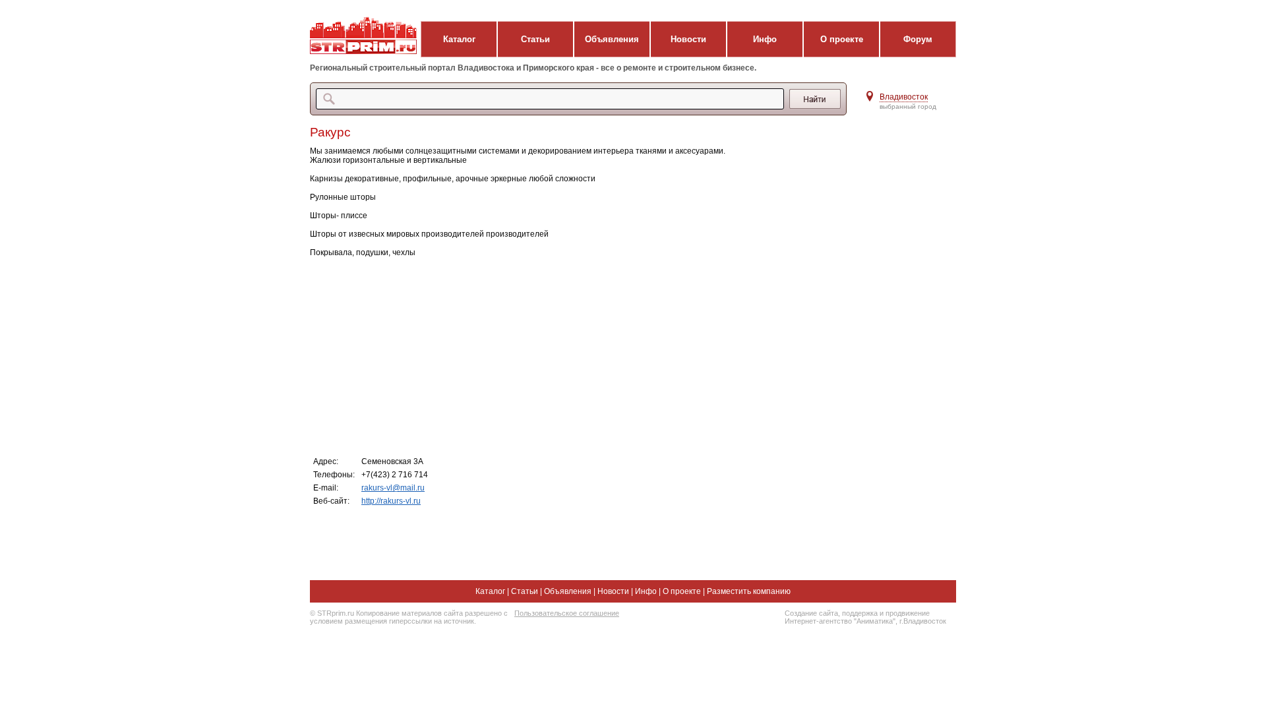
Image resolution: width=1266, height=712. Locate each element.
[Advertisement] (573, 356)
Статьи (535, 39)
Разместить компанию (749, 591)
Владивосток (904, 97)
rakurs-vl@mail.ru (393, 487)
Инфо (765, 39)
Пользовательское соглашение (566, 613)
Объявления (612, 39)
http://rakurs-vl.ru (391, 501)
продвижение (908, 613)
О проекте (841, 39)
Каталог (459, 39)
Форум (917, 39)
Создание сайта (811, 613)
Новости (688, 39)
